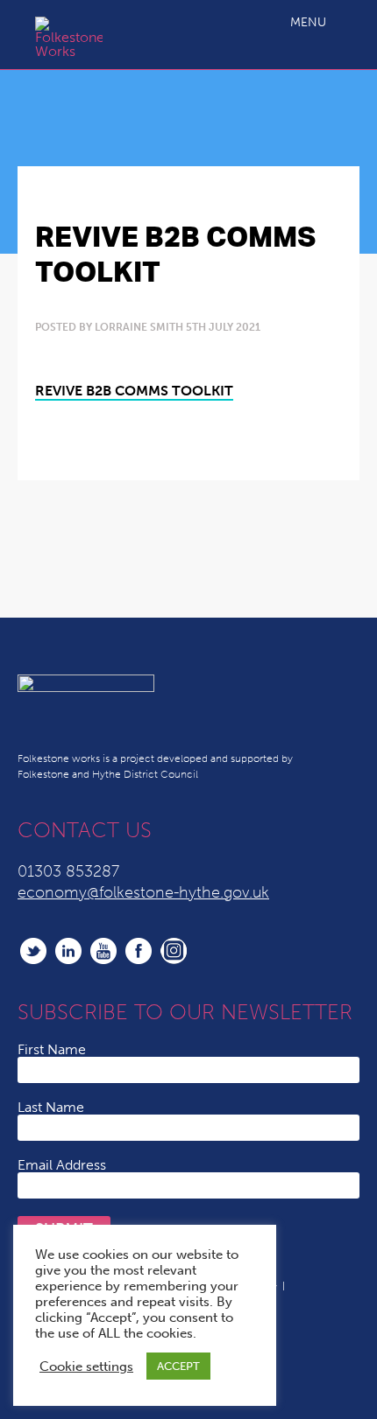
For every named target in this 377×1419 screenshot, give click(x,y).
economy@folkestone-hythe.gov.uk (143, 892)
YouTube (103, 951)
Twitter (33, 951)
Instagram (173, 951)
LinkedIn (68, 951)
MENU (308, 22)
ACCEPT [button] (178, 1366)
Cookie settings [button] (86, 1366)
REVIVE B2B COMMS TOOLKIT (134, 390)
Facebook (138, 951)
